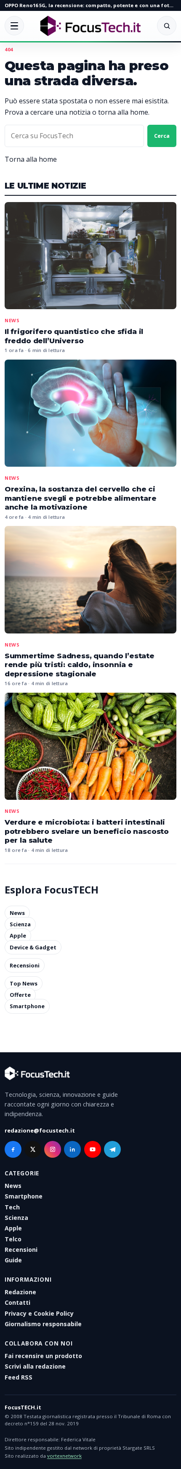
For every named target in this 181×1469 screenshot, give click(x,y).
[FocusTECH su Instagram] (52, 1149)
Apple (18, 936)
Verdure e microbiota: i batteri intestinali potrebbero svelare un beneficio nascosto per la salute (87, 831)
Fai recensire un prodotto (43, 1356)
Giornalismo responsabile (43, 1324)
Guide (13, 1260)
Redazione (20, 1292)
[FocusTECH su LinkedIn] (72, 1149)
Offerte (20, 995)
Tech (12, 1207)
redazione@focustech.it (40, 1130)
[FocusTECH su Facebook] (13, 1149)
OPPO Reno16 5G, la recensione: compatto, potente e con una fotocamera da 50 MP (90, 5)
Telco (13, 1239)
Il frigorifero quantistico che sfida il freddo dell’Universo (74, 336)
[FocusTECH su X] (32, 1149)
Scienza (20, 924)
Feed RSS (18, 1377)
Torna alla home (31, 159)
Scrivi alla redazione (35, 1366)
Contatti (17, 1302)
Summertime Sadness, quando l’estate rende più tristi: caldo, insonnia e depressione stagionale (79, 665)
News (12, 320)
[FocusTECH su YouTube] (92, 1149)
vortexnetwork (64, 1456)
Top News (23, 983)
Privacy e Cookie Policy (39, 1313)
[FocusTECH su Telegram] (112, 1149)
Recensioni (25, 965)
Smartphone (27, 1006)
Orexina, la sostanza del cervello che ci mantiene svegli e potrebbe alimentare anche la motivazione (81, 498)
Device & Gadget (33, 947)
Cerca (162, 135)
